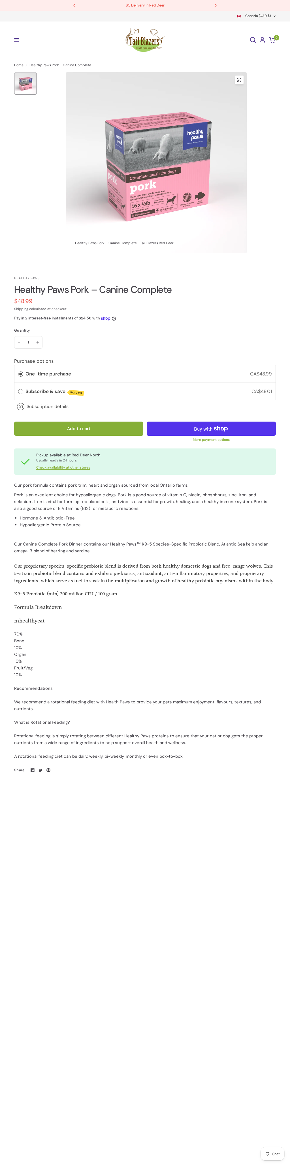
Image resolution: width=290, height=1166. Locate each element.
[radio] (20, 374)
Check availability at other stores (63, 467)
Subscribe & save (53, 391)
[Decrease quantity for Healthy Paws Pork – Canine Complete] (19, 342)
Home (19, 65)
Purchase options (34, 361)
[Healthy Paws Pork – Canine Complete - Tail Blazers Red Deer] (239, 80)
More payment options (211, 439)
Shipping (21, 309)
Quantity (22, 330)
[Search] (253, 40)
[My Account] (262, 40)
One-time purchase (48, 374)
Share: (20, 770)
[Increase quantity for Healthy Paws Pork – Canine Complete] (37, 342)
